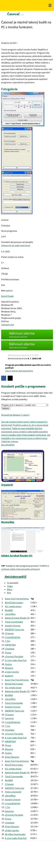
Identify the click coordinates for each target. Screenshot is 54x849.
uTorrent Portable (14, 656)
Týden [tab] (10, 586)
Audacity (9, 675)
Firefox (8, 664)
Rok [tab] (9, 592)
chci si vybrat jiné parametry (19, 370)
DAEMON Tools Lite (14, 629)
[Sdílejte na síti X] (10, 378)
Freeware (5, 225)
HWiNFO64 (10, 644)
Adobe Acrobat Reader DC (17, 617)
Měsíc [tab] (9, 589)
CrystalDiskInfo (12, 637)
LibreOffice (10, 614)
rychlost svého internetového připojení (20, 569)
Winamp (9, 667)
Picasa (8, 652)
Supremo (9, 718)
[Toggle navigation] (50, 5)
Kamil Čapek (7, 296)
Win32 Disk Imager (14, 602)
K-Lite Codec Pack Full (16, 660)
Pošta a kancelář (13, 791)
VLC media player (13, 606)
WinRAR (9, 610)
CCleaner (9, 633)
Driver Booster (12, 756)
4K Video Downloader (15, 834)
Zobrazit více (7, 324)
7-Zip (7, 641)
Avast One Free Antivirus (17, 598)
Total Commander (14, 621)
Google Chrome (12, 625)
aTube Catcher (12, 671)
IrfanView (9, 648)
